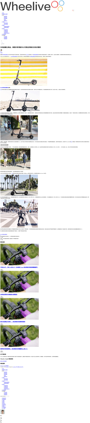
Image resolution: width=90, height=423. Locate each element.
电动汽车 (3, 403)
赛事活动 (5, 20)
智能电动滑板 (6, 27)
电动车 (3, 28)
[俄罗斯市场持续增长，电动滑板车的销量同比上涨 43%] (19, 346)
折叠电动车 (6, 386)
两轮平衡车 (6, 378)
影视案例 (5, 361)
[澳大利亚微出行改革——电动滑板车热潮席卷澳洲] (19, 319)
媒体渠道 (5, 37)
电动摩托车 (6, 29)
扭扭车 (3, 401)
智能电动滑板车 (6, 26)
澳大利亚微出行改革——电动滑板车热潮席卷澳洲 (12, 321)
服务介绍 (1, 361)
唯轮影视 (5, 38)
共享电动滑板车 (5, 54)
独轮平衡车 (6, 24)
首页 (3, 368)
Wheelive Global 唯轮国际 (4, 365)
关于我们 (5, 36)
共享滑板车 (4, 407)
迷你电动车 (6, 387)
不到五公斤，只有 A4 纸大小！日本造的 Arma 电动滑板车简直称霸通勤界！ (19, 267)
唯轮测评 (5, 16)
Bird (11, 56)
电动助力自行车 (6, 33)
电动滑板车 (4, 399)
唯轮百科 (5, 17)
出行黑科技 (4, 34)
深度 (5, 19)
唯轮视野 (5, 18)
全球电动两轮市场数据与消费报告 (8, 294)
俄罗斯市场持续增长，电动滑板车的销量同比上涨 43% (14, 348)
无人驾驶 (3, 408)
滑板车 (3, 25)
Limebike (27, 54)
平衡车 (3, 377)
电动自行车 (4, 398)
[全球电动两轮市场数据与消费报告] (19, 292)
